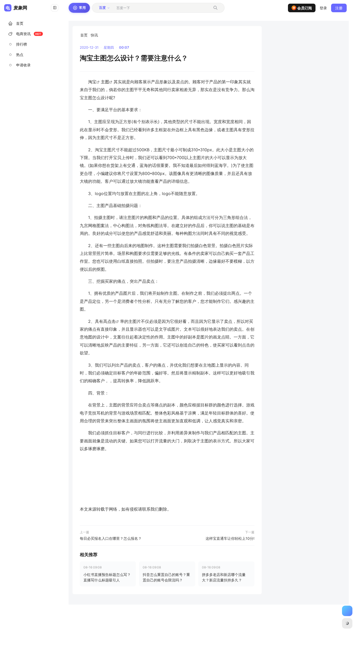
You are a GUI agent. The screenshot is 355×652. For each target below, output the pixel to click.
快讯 (94, 35)
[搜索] (215, 8)
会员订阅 (302, 8)
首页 (84, 35)
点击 (111, 321)
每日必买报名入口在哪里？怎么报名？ (111, 538)
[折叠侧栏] (54, 7)
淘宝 (92, 81)
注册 (339, 8)
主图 (105, 81)
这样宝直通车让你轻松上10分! (230, 538)
